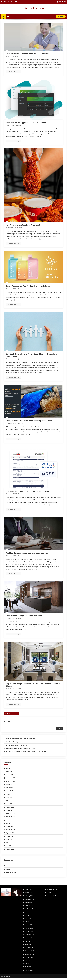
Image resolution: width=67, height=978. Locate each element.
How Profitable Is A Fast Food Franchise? (23, 225)
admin (18, 56)
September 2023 (10, 833)
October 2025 (9, 784)
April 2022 (8, 846)
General (8, 869)
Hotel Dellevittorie (34, 8)
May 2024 (8, 820)
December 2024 (10, 813)
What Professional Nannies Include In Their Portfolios (28, 53)
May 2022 (8, 842)
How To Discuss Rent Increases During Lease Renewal (28, 491)
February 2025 (10, 807)
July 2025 (8, 794)
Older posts (9, 713)
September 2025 (10, 787)
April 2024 (8, 823)
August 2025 (9, 791)
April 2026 (8, 768)
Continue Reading (14, 71)
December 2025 (10, 778)
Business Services (11, 865)
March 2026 (9, 771)
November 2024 (10, 816)
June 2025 (9, 797)
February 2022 (10, 849)
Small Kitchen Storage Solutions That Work (24, 616)
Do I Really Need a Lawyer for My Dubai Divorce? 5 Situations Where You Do (26, 751)
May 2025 (8, 800)
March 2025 (9, 804)
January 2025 (9, 810)
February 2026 (10, 774)
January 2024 (9, 826)
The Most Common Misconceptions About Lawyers (27, 553)
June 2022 (9, 839)
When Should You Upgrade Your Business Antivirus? (28, 123)
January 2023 (9, 836)
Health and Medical (11, 872)
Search (7, 722)
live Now (60, 16)
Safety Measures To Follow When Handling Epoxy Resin (29, 421)
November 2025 (10, 781)
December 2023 (10, 829)
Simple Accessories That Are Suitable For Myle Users (28, 286)
